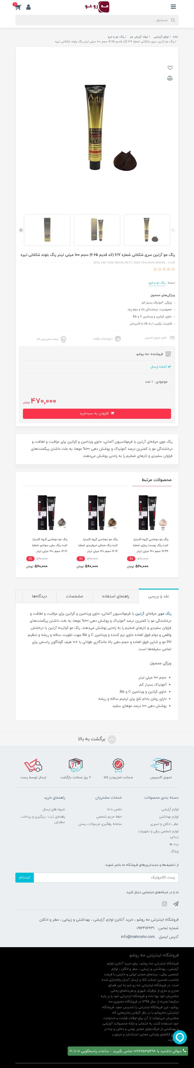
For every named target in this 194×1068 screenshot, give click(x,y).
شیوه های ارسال (54, 809)
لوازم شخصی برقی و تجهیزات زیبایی (158, 834)
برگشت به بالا (92, 739)
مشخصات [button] (74, 596)
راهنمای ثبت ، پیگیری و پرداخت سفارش (43, 819)
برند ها (174, 844)
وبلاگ (175, 851)
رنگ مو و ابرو (157, 283)
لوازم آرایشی (170, 809)
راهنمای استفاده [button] (115, 596)
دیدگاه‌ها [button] (39, 596)
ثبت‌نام (24, 877)
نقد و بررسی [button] (158, 596)
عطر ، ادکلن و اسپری (164, 824)
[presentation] (173, 230)
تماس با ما (114, 809)
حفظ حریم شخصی (109, 816)
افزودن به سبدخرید (94, 413)
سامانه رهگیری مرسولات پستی (100, 824)
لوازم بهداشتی (169, 816)
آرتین (139, 613)
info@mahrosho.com (138, 937)
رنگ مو (165, 613)
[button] (20, 7)
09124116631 (145, 928)
